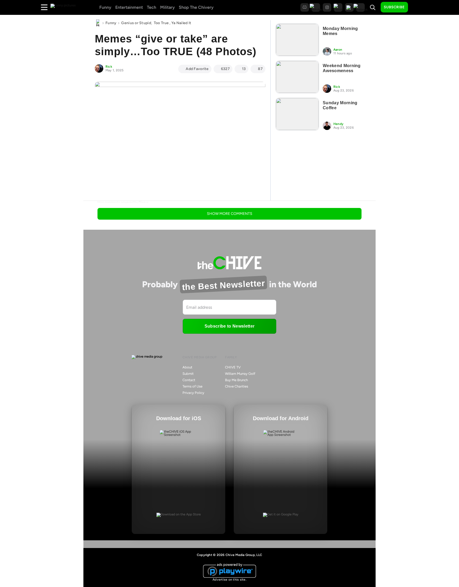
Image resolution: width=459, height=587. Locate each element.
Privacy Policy (193, 393)
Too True (161, 23)
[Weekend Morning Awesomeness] (297, 77)
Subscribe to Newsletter (229, 326)
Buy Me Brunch (236, 380)
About (187, 367)
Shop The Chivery (196, 7)
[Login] (417, 7)
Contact (188, 380)
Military (167, 7)
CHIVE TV (233, 367)
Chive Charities (236, 386)
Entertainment (129, 7)
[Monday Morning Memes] (297, 40)
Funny (105, 7)
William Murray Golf (240, 374)
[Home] (98, 23)
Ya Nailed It (181, 23)
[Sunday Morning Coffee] (297, 114)
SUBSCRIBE (394, 7)
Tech (151, 7)
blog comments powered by (122, 202)
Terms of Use (192, 386)
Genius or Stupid (136, 23)
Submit (188, 374)
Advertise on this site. (229, 579)
